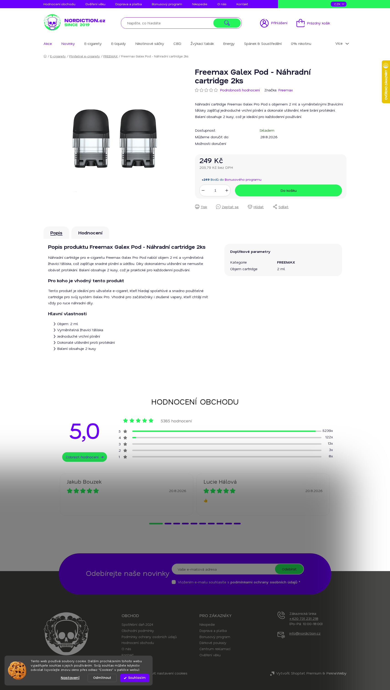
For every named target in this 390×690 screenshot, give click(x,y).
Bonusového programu (243, 179)
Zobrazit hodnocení (82, 456)
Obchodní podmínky (138, 630)
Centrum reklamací (214, 648)
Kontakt (242, 4)
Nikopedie (199, 4)
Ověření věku (95, 4)
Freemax (285, 89)
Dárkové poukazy (212, 642)
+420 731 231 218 (303, 618)
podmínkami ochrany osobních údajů (263, 582)
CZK (338, 4)
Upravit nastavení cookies (165, 673)
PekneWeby (336, 673)
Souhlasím (136, 678)
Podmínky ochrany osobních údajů (149, 636)
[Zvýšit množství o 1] (226, 190)
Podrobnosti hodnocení (240, 89)
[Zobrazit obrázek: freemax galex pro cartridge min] (114, 138)
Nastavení (70, 677)
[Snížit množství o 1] (203, 190)
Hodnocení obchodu (59, 4)
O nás (222, 4)
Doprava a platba (128, 4)
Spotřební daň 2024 (137, 624)
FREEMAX (286, 262)
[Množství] (215, 190)
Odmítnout (102, 678)
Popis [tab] (56, 233)
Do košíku (288, 190)
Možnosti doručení (210, 143)
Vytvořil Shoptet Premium (298, 673)
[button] (156, 523)
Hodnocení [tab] (90, 233)
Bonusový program (167, 4)
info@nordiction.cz (305, 633)
